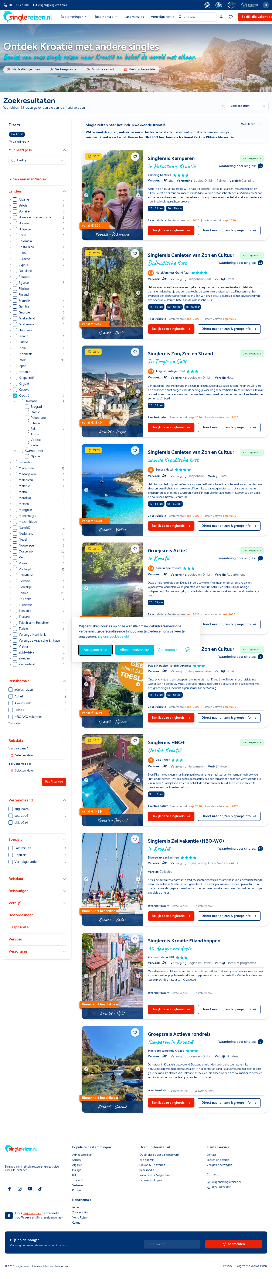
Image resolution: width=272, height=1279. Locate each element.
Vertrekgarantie (162, 17)
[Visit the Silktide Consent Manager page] (188, 650)
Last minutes (134, 17)
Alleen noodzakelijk (134, 649)
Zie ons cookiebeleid (113, 636)
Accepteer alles (95, 649)
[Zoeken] (180, 17)
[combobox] (196, 17)
